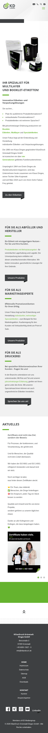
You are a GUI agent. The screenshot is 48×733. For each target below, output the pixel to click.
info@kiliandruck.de (34, 4)
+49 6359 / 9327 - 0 (37, 4)
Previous (3, 512)
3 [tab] (44, 577)
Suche (41, 4)
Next (42, 512)
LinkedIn (36, 710)
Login (44, 4)
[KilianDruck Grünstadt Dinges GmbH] (9, 6)
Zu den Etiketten (13, 194)
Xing (16, 709)
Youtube (29, 709)
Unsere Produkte (16, 277)
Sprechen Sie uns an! (18, 401)
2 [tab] (41, 577)
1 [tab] (38, 577)
